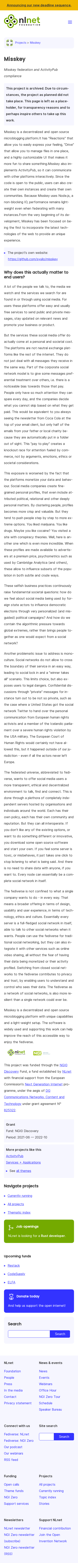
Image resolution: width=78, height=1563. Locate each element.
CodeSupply (16, 1274)
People (9, 1378)
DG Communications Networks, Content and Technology (34, 1097)
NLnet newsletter (17, 1528)
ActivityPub (14, 1156)
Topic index (47, 1497)
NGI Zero (11, 1497)
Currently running (20, 1196)
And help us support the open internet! (36, 1301)
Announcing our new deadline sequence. (39, 5)
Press (8, 1384)
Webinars (45, 1384)
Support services (16, 1504)
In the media (13, 1390)
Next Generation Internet (44, 1084)
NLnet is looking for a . (37, 1231)
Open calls (11, 1484)
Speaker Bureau (50, 1409)
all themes (23, 1171)
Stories (44, 1504)
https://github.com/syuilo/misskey (33, 259)
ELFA (11, 1282)
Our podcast (13, 1447)
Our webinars (13, 1453)
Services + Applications (23, 1162)
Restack (14, 1265)
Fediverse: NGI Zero (19, 1441)
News (43, 1371)
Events (44, 1378)
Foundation (12, 1371)
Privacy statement (18, 1403)
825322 (9, 1110)
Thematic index (19, 1212)
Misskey (35, 42)
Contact (10, 1397)
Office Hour (47, 1390)
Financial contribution (55, 1528)
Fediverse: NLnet (16, 1434)
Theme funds (14, 1491)
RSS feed (11, 1460)
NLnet (66, 1071)
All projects (16, 1204)
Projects (20, 42)
